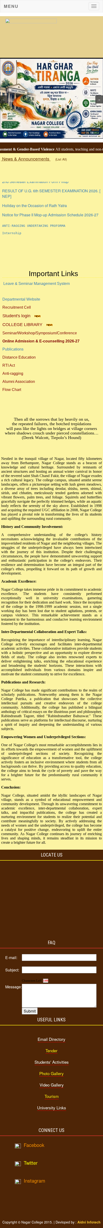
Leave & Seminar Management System (36, 284)
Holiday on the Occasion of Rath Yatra (34, 201)
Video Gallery (52, 1085)
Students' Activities (51, 1062)
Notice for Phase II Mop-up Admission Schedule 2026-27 (50, 210)
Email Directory (51, 1039)
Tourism (52, 1096)
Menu (11, 6)
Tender (51, 1050)
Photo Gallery (51, 1073)
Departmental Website (21, 299)
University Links (51, 1108)
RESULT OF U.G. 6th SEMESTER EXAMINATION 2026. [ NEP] (51, 189)
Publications (12, 349)
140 (45, 980)
